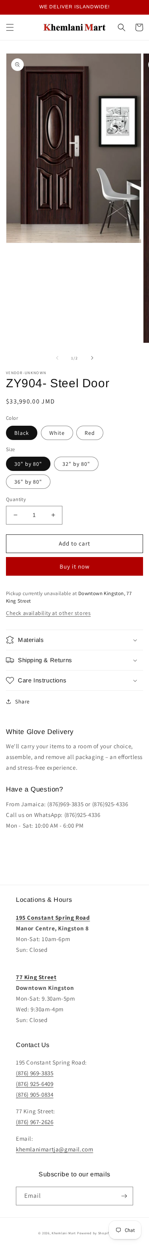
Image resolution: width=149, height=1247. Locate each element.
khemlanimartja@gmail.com (54, 1149)
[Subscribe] (124, 1196)
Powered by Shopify (94, 1233)
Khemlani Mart (64, 1233)
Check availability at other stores (48, 613)
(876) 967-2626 (34, 1122)
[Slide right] (92, 358)
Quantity (16, 499)
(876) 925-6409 (34, 1084)
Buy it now (75, 566)
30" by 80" (28, 463)
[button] (10, 27)
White (57, 432)
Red (90, 432)
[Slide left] (57, 358)
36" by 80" (28, 481)
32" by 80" (76, 463)
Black (21, 432)
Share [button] (22, 701)
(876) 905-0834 (34, 1094)
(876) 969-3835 (34, 1073)
